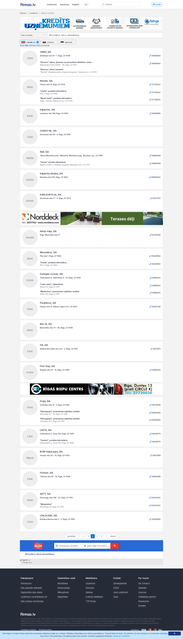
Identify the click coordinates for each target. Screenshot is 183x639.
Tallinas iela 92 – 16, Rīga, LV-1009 (55, 476)
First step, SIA (47, 366)
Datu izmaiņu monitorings (32, 601)
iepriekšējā (71, 536)
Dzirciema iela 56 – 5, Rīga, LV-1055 (55, 134)
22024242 (155, 498)
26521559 (156, 455)
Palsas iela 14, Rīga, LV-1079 (52, 84)
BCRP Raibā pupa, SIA (51, 451)
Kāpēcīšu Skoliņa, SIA (51, 173)
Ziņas (115, 596)
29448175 (155, 434)
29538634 (155, 56)
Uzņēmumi (52, 4)
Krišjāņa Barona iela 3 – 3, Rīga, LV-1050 (57, 519)
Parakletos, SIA (48, 303)
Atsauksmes (143, 601)
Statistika (142, 588)
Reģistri (75, 4)
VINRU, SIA (45, 52)
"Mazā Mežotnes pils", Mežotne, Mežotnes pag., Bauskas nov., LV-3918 (71, 156)
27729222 (155, 84)
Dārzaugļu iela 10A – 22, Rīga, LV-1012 (56, 498)
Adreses (89, 592)
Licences (142, 592)
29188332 (155, 278)
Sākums (23, 13)
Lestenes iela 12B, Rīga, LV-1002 (54, 113)
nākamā (113, 536)
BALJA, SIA (46, 324)
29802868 (155, 476)
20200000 (155, 519)
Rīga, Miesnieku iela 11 (50, 235)
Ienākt (158, 4)
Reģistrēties (63, 596)
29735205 (155, 405)
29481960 (155, 113)
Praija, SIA (45, 401)
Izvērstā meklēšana (94, 596)
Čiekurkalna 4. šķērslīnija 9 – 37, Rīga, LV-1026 (60, 278)
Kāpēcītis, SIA (47, 109)
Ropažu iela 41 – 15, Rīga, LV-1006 (54, 370)
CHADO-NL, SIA (48, 130)
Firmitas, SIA (46, 472)
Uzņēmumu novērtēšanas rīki (34, 596)
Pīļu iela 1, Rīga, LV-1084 (50, 256)
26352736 (155, 307)
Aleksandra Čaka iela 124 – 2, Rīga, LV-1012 (59, 349)
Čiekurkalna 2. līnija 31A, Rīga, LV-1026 (57, 434)
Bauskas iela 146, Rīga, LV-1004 (54, 177)
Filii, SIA (44, 345)
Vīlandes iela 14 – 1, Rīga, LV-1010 (54, 405)
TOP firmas (91, 601)
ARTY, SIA (45, 494)
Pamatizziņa (26, 583)
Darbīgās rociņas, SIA (51, 274)
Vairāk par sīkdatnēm (121, 636)
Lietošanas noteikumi (28, 630)
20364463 (155, 413)
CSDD (116, 588)
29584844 (155, 177)
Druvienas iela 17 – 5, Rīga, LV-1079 (55, 198)
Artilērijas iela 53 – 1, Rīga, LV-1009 (55, 56)
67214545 (155, 235)
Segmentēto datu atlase (31, 592)
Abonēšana (63, 583)
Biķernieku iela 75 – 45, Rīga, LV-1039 (56, 328)
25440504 (155, 256)
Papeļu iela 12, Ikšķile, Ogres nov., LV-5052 (58, 307)
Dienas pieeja (64, 588)
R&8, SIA (44, 152)
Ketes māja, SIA (48, 231)
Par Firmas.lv (144, 583)
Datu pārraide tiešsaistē (31, 588)
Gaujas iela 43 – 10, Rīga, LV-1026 (54, 455)
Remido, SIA (46, 81)
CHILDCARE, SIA (48, 515)
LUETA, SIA (46, 430)
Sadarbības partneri (147, 596)
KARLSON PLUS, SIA (50, 194)
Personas (90, 588)
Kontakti (142, 605)
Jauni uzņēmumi (120, 592)
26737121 (156, 198)
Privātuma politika (45, 630)
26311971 (156, 349)
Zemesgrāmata (120, 583)
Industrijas (64, 4)
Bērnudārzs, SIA (48, 252)
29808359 (155, 156)
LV (86, 4)
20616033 (155, 370)
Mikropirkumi (63, 592)
